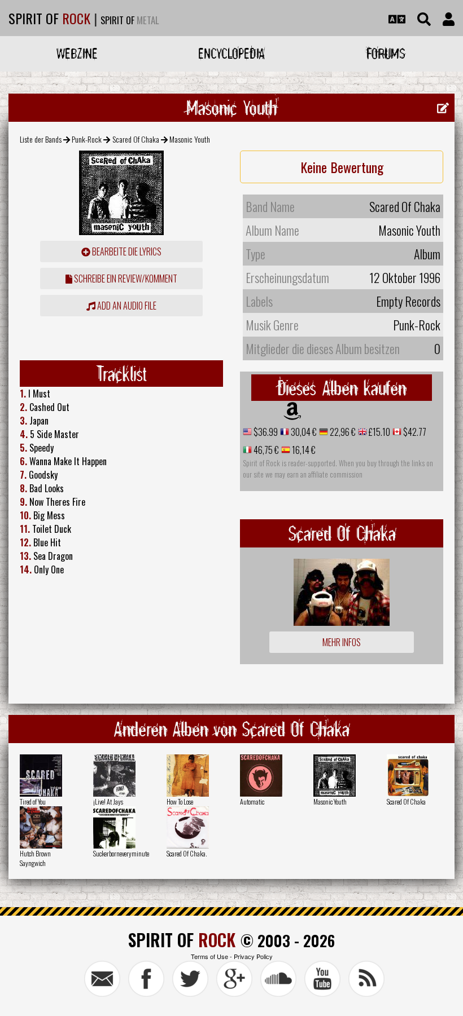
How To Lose (180, 801)
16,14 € (303, 450)
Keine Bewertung (341, 167)
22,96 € (342, 432)
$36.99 (265, 432)
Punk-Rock (87, 139)
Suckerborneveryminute (121, 853)
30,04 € (303, 432)
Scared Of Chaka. (187, 853)
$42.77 (413, 432)
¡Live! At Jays (108, 801)
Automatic (252, 801)
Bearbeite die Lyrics (125, 251)
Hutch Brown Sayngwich (35, 858)
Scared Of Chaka (135, 139)
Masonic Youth (330, 801)
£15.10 (378, 432)
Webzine (77, 53)
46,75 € (265, 450)
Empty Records (408, 301)
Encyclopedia (231, 53)
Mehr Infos (341, 642)
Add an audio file (125, 305)
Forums (385, 53)
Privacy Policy (253, 956)
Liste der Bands (41, 139)
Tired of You (33, 801)
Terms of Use (209, 956)
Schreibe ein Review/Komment (124, 278)
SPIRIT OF (49, 18)
